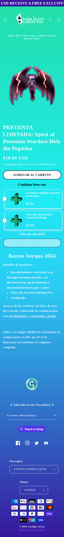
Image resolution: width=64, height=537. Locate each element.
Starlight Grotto (36, 526)
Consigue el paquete (32, 243)
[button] (5, 19)
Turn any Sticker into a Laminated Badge (39, 216)
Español (30, 490)
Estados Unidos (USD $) (30, 469)
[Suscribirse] (55, 415)
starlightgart (18, 316)
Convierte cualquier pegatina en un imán (43, 194)
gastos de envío (14, 164)
